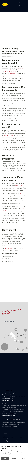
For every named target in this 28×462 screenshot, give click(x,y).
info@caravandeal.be (9, 263)
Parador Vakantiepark (9, 248)
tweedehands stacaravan (10, 71)
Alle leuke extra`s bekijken (9, 225)
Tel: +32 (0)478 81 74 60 (8, 401)
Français (21, 6)
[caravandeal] (5, 4)
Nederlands (20, 3)
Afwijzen (22, 458)
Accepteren (5, 458)
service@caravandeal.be (8, 415)
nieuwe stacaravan (10, 73)
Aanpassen (14, 458)
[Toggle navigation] (3, 8)
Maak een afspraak (9, 321)
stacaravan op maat (8, 135)
